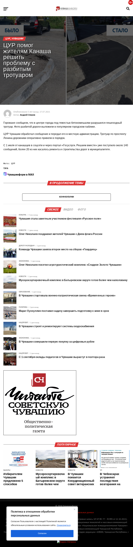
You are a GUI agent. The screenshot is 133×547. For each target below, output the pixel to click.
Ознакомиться (64, 525)
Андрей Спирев (27, 115)
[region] (42, 524)
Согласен (42, 533)
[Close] (74, 509)
